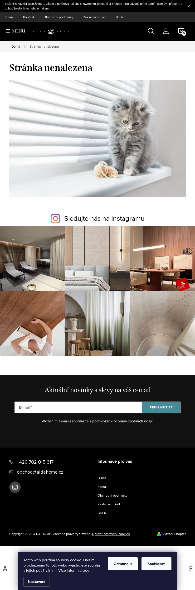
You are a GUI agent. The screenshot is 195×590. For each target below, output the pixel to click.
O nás (9, 17)
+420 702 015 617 (35, 461)
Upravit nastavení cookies (111, 533)
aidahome (15, 487)
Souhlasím (156, 564)
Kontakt (28, 17)
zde (86, 570)
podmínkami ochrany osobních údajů (122, 421)
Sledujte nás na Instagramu (104, 218)
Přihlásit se (161, 407)
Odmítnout (123, 564)
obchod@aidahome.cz (40, 471)
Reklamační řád (94, 17)
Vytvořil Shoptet (174, 533)
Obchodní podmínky (58, 17)
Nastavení (36, 581)
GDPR (119, 17)
